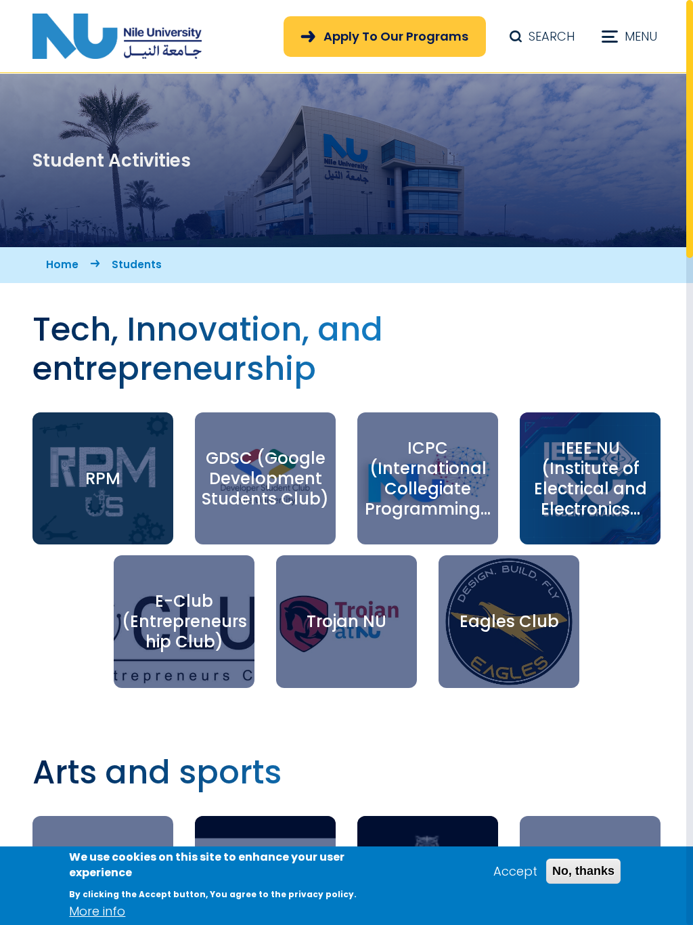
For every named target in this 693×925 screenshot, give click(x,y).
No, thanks (583, 871)
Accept (515, 871)
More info (97, 911)
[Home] (117, 36)
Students (137, 264)
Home (62, 264)
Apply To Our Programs (395, 36)
